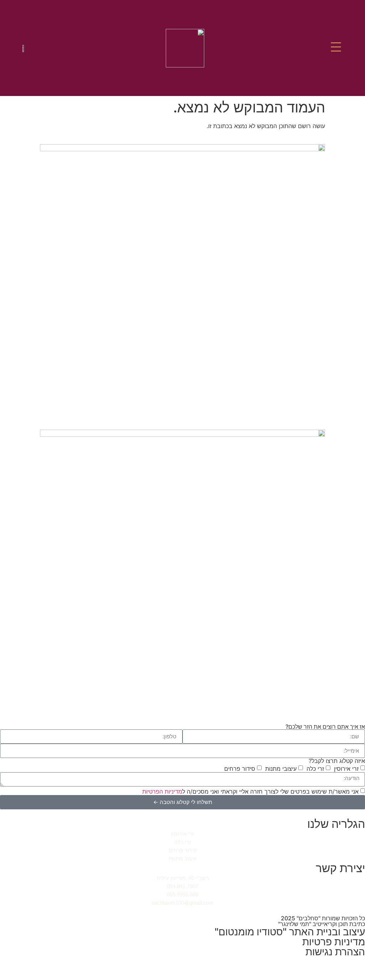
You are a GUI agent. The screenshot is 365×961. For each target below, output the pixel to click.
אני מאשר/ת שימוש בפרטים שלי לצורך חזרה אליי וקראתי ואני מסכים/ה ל (250, 791)
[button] (336, 48)
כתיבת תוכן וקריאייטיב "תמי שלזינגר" (321, 923)
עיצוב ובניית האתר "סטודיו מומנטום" (290, 932)
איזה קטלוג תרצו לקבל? (337, 761)
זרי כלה (315, 768)
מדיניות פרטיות (333, 942)
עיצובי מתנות (281, 768)
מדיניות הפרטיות (162, 791)
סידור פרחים (239, 768)
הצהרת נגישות (335, 952)
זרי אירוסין (346, 768)
